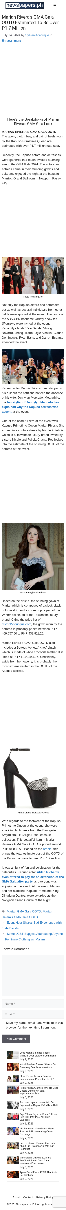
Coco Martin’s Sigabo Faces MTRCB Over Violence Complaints (38, 1054)
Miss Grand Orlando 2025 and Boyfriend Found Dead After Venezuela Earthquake (35, 1160)
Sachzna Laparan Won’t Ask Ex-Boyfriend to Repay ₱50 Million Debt (39, 1104)
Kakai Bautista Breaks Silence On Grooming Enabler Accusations (38, 1066)
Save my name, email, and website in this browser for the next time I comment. (34, 1025)
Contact (28, 1197)
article (47, 849)
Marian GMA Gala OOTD (24, 911)
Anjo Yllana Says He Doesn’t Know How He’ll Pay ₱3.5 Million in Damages (38, 1117)
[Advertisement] (33, 83)
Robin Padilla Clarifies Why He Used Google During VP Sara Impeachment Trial (39, 1090)
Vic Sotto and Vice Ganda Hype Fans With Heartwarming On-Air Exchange (37, 1131)
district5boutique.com (16, 624)
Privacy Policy (45, 1197)
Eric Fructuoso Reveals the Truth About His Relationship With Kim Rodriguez (37, 1146)
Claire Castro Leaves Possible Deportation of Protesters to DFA (37, 1077)
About (16, 1197)
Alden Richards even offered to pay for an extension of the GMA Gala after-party (33, 876)
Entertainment (11, 40)
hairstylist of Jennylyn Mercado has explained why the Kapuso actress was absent (30, 407)
